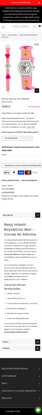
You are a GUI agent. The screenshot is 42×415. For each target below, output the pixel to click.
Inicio (4, 35)
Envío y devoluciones (10, 180)
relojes (4, 199)
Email (4, 154)
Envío (14, 113)
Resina (10, 199)
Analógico (14, 196)
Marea (10, 185)
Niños (36, 196)
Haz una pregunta (29, 180)
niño (31, 196)
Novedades (12, 35)
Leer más (31, 127)
